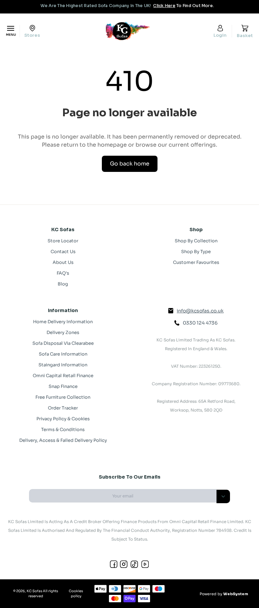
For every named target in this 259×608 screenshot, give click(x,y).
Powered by (224, 593)
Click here (164, 5)
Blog (63, 284)
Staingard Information (62, 365)
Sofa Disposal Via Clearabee (63, 343)
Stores (32, 34)
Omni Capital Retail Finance (63, 375)
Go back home (129, 163)
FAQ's (63, 273)
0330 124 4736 (200, 323)
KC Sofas (34, 591)
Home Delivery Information (63, 322)
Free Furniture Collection (62, 397)
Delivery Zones (63, 332)
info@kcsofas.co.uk (200, 310)
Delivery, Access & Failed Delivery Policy (63, 440)
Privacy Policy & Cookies (63, 419)
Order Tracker (63, 408)
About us (63, 262)
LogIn (220, 34)
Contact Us (63, 251)
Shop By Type (196, 251)
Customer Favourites (196, 262)
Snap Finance (63, 386)
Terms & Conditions (63, 429)
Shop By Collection (196, 241)
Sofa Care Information (63, 354)
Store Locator (63, 241)
